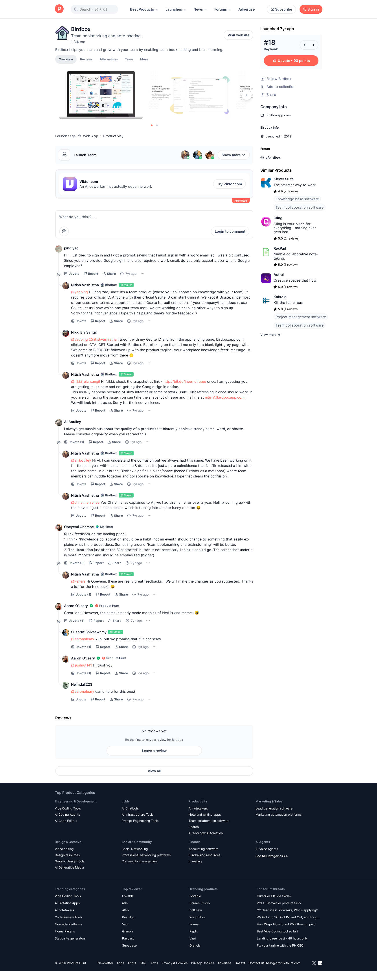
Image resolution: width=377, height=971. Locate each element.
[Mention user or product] (64, 231)
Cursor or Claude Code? (274, 896)
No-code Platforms (68, 924)
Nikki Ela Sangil (84, 332)
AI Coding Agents (67, 814)
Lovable (128, 896)
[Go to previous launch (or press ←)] (304, 45)
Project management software (301, 317)
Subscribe (283, 9)
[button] (144, 59)
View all (154, 771)
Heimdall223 (81, 684)
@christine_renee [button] (85, 502)
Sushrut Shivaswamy (89, 632)
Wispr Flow (197, 917)
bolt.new (195, 910)
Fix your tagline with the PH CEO (280, 945)
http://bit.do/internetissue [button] (185, 381)
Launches (174, 9)
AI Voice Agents (267, 849)
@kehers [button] (78, 581)
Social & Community (137, 842)
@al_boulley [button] (81, 460)
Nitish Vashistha (85, 285)
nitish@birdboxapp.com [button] (225, 397)
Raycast (128, 938)
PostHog (128, 917)
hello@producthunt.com (283, 963)
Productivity (113, 136)
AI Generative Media (69, 867)
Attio (125, 910)
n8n (125, 903)
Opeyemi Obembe (79, 527)
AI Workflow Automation (206, 833)
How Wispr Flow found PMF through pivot (286, 924)
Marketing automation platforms (279, 814)
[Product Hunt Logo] (59, 9)
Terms (153, 963)
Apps (120, 963)
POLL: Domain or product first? (279, 903)
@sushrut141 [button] (81, 665)
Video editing (64, 849)
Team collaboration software (300, 207)
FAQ (143, 963)
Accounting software (203, 849)
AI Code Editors (66, 820)
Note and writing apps (205, 814)
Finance (194, 842)
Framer (194, 924)
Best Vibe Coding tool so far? (277, 931)
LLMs (126, 801)
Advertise (246, 9)
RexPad (280, 248)
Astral (279, 274)
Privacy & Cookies (175, 963)
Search (194, 827)
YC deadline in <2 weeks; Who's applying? (287, 910)
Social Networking (135, 849)
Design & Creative (68, 842)
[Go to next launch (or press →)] (313, 45)
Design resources (67, 855)
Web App (90, 136)
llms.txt (240, 963)
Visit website (238, 35)
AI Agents (263, 842)
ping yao (71, 248)
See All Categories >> (272, 856)
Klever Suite (284, 179)
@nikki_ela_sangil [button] (85, 381)
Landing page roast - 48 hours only (282, 938)
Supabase (129, 945)
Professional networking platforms (146, 855)
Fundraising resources (204, 855)
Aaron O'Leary (76, 605)
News (198, 9)
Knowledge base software (297, 199)
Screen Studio (199, 903)
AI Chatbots (130, 808)
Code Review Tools (68, 917)
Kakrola (280, 297)
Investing (195, 861)
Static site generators (70, 938)
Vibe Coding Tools (68, 808)
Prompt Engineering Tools (140, 820)
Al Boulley (72, 422)
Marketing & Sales (269, 801)
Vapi (125, 924)
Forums (220, 9)
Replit (193, 931)
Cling (278, 218)
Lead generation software (274, 808)
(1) (76, 442)
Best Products (142, 9)
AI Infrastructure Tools (137, 814)
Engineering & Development (76, 801)
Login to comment (230, 231)
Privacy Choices (202, 963)
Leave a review (154, 750)
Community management (140, 861)
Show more (231, 155)
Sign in (313, 9)
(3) (76, 563)
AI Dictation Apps (67, 903)
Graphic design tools (69, 861)
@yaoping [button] (79, 292)
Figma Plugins (65, 931)
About (132, 963)
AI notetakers (198, 808)
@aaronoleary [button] (82, 639)
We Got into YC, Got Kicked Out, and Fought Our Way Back (288, 917)
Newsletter (105, 963)
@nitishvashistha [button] (103, 339)
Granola (127, 931)
